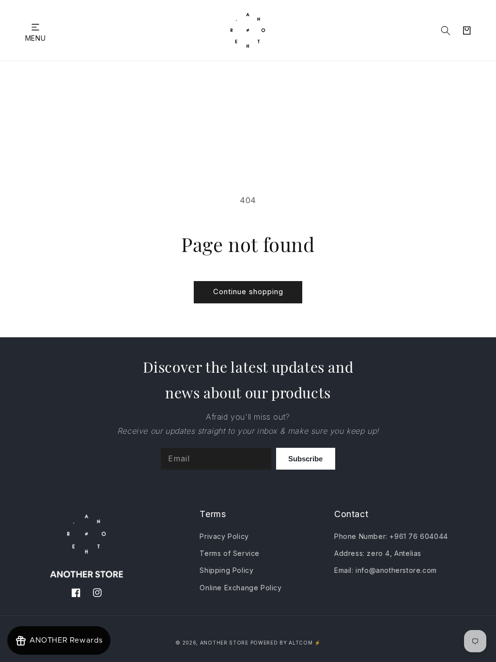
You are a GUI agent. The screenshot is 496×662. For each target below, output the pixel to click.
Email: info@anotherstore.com (385, 570)
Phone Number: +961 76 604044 (391, 536)
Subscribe (305, 459)
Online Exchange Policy (240, 587)
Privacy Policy (224, 536)
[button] (35, 26)
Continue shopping (248, 291)
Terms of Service (230, 553)
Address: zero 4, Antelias (377, 553)
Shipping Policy (226, 570)
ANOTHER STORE (225, 643)
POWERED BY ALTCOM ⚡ (285, 643)
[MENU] (35, 26)
